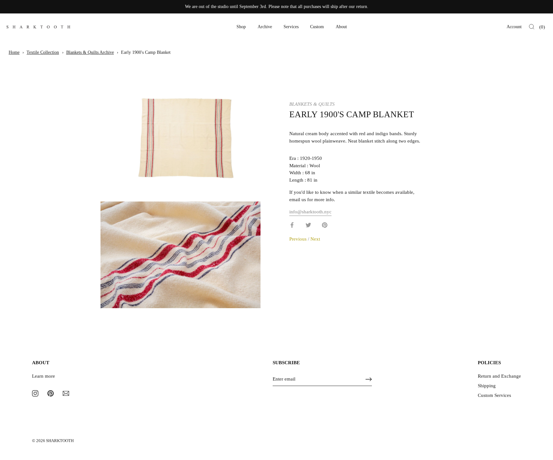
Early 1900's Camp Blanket (146, 52)
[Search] (532, 27)
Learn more (43, 376)
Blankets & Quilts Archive (90, 52)
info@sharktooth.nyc (310, 211)
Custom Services (494, 395)
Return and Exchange (499, 376)
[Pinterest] (50, 393)
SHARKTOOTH (60, 441)
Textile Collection (43, 52)
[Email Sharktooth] (66, 393)
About (341, 26)
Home (14, 52)
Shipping (487, 385)
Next (315, 239)
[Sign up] (368, 379)
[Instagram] (35, 393)
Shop (241, 26)
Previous (298, 239)
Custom (317, 26)
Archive (265, 26)
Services (291, 26)
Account (514, 26)
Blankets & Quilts (312, 104)
